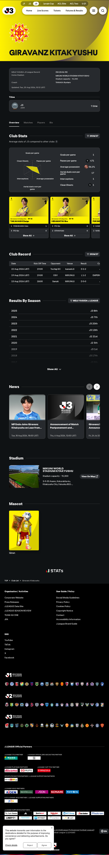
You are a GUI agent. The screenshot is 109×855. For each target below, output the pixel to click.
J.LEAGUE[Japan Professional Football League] (74, 830)
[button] (94, 11)
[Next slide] (97, 387)
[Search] (103, 11)
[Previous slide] (89, 387)
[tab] (14, 122)
